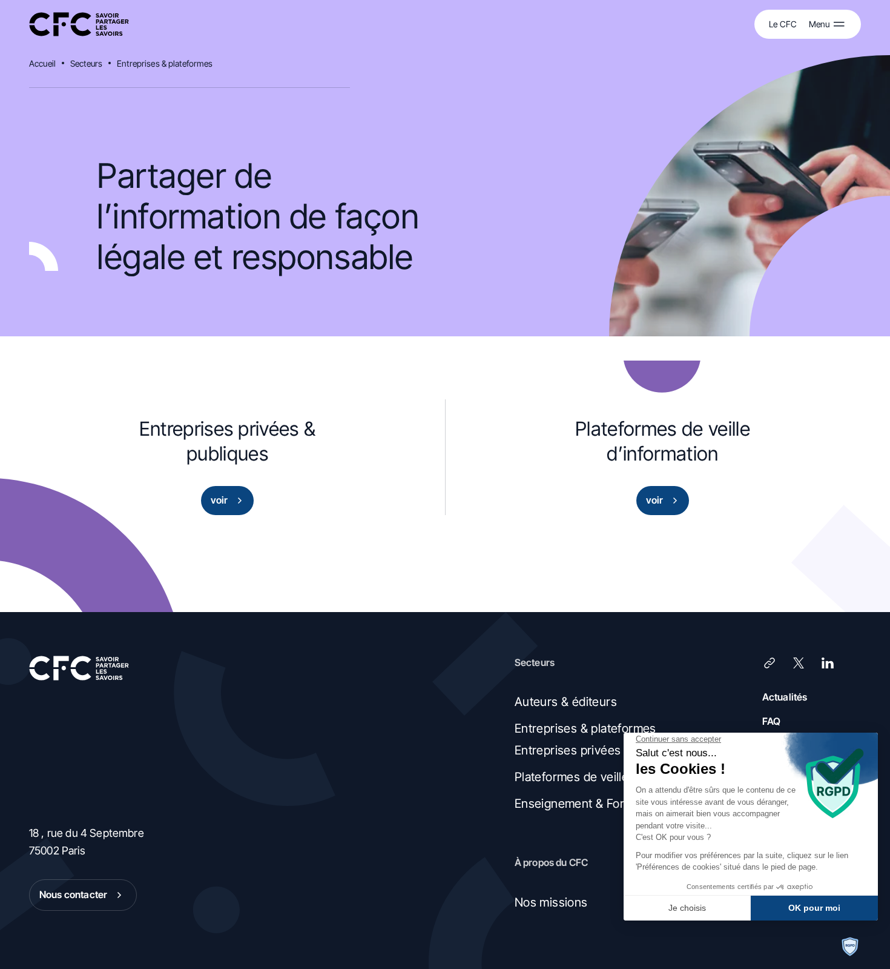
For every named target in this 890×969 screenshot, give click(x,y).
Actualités (785, 697)
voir (219, 500)
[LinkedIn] (827, 663)
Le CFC (783, 24)
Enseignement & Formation (588, 803)
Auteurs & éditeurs (566, 701)
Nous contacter (73, 894)
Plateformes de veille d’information (609, 777)
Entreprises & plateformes (165, 63)
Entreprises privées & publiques (601, 750)
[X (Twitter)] (798, 663)
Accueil (42, 63)
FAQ (771, 721)
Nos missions (551, 902)
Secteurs (86, 63)
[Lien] (769, 663)
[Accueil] (79, 24)
